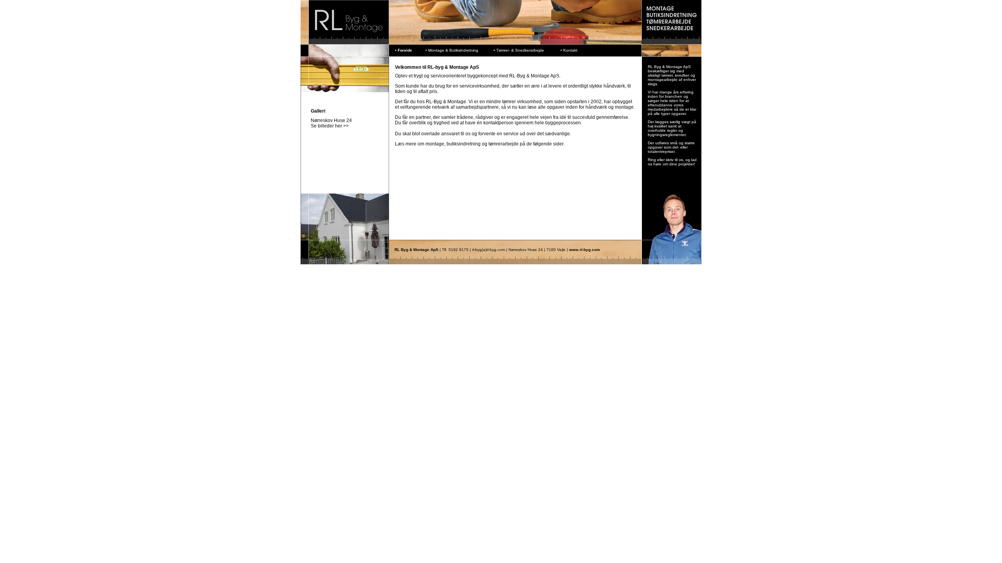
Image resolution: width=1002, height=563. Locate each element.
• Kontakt (568, 50)
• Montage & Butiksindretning (451, 50)
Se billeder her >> (330, 126)
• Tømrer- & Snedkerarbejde (519, 50)
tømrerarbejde (503, 144)
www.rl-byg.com (584, 249)
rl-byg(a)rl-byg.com (488, 249)
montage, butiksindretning (452, 144)
